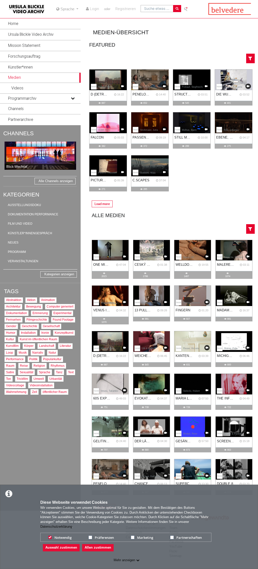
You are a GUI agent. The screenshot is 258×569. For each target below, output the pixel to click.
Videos (17, 88)
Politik (33, 359)
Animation (48, 300)
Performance (15, 359)
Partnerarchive (20, 119)
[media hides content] (72, 77)
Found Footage (63, 319)
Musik (23, 352)
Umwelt (39, 378)
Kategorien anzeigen (59, 274)
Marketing (145, 537)
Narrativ (37, 352)
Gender (11, 326)
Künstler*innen (20, 67)
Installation (28, 332)
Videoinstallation (41, 385)
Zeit (34, 391)
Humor (10, 332)
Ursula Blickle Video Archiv (31, 34)
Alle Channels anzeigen (56, 181)
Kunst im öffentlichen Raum (38, 339)
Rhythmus (57, 365)
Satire (10, 372)
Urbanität (55, 378)
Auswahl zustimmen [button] (61, 547)
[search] (157, 8)
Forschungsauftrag (24, 56)
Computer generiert (60, 306)
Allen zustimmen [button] (98, 547)
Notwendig (63, 537)
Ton (8, 378)
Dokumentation (16, 313)
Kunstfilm (12, 345)
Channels (16, 109)
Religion (39, 365)
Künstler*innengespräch (30, 233)
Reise (24, 365)
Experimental (62, 313)
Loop (9, 352)
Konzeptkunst (64, 332)
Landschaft (46, 345)
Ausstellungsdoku (24, 205)
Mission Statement (24, 45)
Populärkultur (52, 359)
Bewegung (33, 306)
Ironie (45, 332)
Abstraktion (13, 300)
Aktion (31, 300)
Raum (10, 365)
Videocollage (15, 385)
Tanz (59, 372)
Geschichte (29, 326)
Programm (17, 252)
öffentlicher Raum (55, 391)
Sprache (44, 372)
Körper (29, 345)
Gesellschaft (51, 326)
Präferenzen (104, 537)
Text (71, 372)
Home (13, 23)
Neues (13, 242)
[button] (40, 23)
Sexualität (26, 372)
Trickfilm (22, 378)
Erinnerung (40, 313)
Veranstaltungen (23, 261)
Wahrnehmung (16, 391)
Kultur (10, 339)
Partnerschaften (189, 537)
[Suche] (177, 8)
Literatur (65, 345)
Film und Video (20, 223)
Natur (52, 352)
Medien (14, 77)
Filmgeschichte (36, 319)
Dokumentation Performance (33, 214)
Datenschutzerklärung (56, 526)
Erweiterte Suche (186, 9)
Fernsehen (13, 319)
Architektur (13, 306)
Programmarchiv (22, 98)
